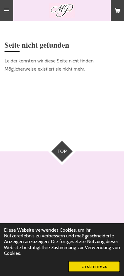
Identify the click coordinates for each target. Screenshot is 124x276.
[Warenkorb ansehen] (117, 10)
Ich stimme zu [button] (94, 266)
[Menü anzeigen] (6, 10)
